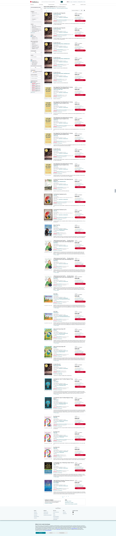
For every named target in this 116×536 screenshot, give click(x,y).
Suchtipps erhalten (68, 501)
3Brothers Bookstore (59, 141)
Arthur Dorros (55, 294)
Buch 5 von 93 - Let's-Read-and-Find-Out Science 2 (62, 316)
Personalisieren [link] (61, 532)
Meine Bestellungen (36, 516)
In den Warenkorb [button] (80, 20)
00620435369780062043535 (63, 199)
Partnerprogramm (46, 513)
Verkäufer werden (83, 4)
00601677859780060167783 (63, 184)
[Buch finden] (62, 2)
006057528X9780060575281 (63, 384)
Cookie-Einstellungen (74, 528)
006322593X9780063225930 (63, 485)
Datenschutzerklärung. (48, 530)
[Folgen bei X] (73, 514)
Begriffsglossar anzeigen (69, 502)
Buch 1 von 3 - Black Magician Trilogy (60, 385)
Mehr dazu (32, 32)
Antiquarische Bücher (51, 4)
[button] (44, 10)
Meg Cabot (55, 417)
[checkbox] (31, 12)
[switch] (32, 71)
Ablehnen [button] (51, 532)
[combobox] (51, 2)
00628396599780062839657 (63, 229)
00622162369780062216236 (63, 333)
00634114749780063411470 (63, 245)
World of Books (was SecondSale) (61, 19)
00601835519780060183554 (63, 92)
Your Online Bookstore (59, 49)
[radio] (31, 37)
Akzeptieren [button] (40, 532)
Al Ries (54, 464)
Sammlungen (41, 4)
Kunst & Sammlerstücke (63, 4)
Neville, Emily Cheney (57, 14)
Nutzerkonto (75, 1)
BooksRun (57, 232)
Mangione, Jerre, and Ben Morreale (59, 181)
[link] (84, 10)
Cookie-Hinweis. (58, 529)
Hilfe (84, 1)
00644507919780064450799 (63, 315)
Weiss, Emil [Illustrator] (65, 43)
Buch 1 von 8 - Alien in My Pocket (60, 334)
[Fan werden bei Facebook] (73, 512)
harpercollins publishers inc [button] (51, 8)
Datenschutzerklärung (56, 516)
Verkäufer (73, 4)
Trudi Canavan (55, 381)
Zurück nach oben (58, 508)
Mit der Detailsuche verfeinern (63, 8)
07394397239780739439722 (63, 420)
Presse (54, 513)
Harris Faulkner (56, 482)
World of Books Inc (59, 248)
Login (71, 1)
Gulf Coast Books (59, 79)
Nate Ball (55, 330)
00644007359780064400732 (63, 17)
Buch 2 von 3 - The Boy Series (59, 421)
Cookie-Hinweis (55, 519)
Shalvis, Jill (55, 226)
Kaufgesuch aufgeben (48, 503)
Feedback (115, 190)
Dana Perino (55, 242)
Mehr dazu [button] (32, 92)
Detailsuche (32, 4)
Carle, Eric (55, 195)
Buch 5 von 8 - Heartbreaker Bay (59, 230)
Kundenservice (65, 513)
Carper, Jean (55, 89)
